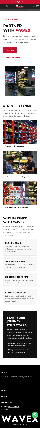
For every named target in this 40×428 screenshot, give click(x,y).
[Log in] (32, 6)
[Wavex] (20, 6)
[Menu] (2, 6)
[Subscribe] (35, 383)
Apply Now (10, 50)
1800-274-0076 (13, 406)
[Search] (7, 6)
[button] (37, 6)
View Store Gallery (13, 57)
